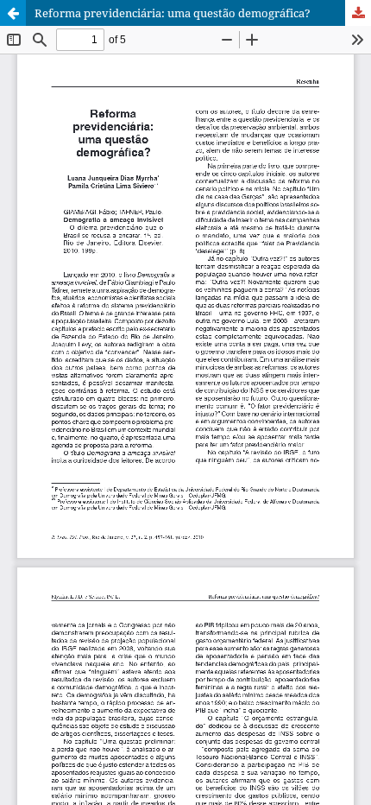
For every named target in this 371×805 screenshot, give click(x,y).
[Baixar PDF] (358, 13)
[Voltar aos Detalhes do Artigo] (13, 13)
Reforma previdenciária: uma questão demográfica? (173, 13)
